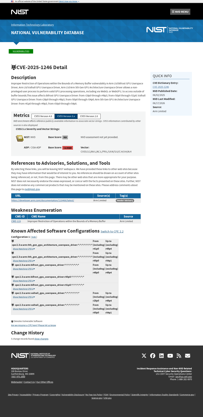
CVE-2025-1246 (161, 87)
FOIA (106, 394)
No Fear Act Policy (93, 394)
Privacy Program (41, 394)
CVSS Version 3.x (66, 116)
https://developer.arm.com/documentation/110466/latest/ (42, 200)
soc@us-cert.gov (183, 376)
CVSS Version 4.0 (43, 116)
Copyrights (55, 394)
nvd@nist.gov (32, 189)
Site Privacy (13, 394)
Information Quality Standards (164, 394)
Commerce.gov (187, 394)
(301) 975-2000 (18, 376)
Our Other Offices (44, 382)
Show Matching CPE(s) (23, 248)
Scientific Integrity (139, 394)
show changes (41, 338)
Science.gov (97, 398)
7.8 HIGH (68, 147)
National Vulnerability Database (47, 33)
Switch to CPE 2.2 (112, 232)
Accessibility (26, 394)
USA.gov (108, 398)
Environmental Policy (120, 394)
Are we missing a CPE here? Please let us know (33, 325)
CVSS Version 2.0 (89, 116)
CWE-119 (16, 221)
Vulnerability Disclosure (73, 394)
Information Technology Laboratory (32, 25)
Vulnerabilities (21, 51)
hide (33, 237)
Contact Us (29, 382)
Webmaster (16, 382)
